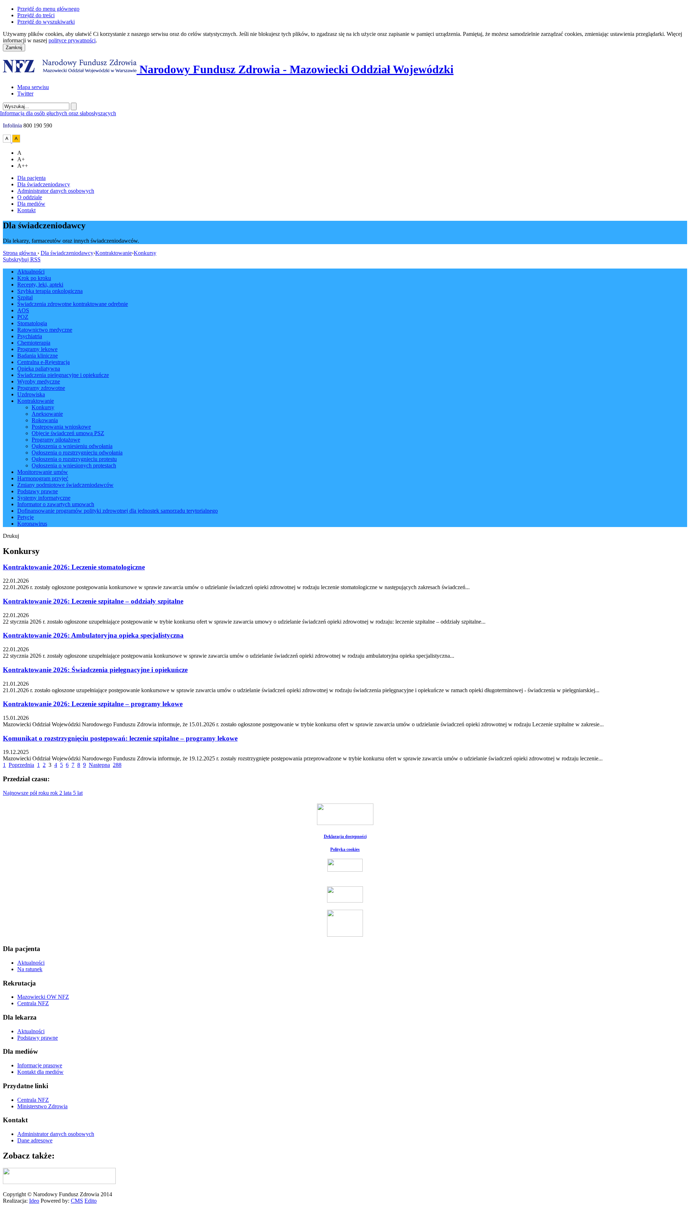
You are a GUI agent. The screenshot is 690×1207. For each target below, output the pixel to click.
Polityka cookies (345, 849)
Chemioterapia (33, 343)
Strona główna (20, 253)
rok (54, 793)
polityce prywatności (72, 40)
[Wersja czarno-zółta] (16, 141)
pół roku (40, 793)
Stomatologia (32, 323)
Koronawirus (32, 524)
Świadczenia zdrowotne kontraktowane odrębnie (72, 304)
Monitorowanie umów (42, 472)
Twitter (25, 93)
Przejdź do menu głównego (48, 9)
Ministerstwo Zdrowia (42, 1106)
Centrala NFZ (33, 1003)
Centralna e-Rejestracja (43, 362)
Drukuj (11, 536)
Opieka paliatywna (38, 368)
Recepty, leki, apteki (40, 284)
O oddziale (29, 197)
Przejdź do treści (36, 15)
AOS (23, 310)
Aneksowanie (47, 414)
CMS (77, 1201)
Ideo (34, 1201)
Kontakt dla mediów (40, 1072)
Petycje (25, 517)
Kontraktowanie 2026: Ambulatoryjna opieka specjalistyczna (93, 635)
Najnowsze (16, 793)
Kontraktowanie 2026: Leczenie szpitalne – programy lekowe (93, 704)
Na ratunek (29, 969)
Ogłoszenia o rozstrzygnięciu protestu (74, 459)
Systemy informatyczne (43, 498)
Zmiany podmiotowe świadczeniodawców (65, 485)
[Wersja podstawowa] (7, 141)
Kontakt (26, 210)
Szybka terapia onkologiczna (50, 291)
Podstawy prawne (37, 491)
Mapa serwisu (33, 87)
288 (117, 765)
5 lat (78, 793)
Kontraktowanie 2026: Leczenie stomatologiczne (74, 567)
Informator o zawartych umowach (55, 504)
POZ (22, 317)
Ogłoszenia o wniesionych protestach (74, 465)
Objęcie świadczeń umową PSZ (68, 433)
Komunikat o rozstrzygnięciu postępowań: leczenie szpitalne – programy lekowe (120, 738)
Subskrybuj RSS (22, 259)
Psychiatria (29, 336)
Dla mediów (31, 204)
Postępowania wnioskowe (61, 427)
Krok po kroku (34, 278)
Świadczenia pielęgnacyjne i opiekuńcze (63, 375)
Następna (99, 765)
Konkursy (145, 253)
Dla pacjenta (31, 178)
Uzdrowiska (31, 394)
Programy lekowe (37, 349)
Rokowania (45, 420)
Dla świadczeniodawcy (43, 184)
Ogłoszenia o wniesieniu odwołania (72, 446)
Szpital (25, 297)
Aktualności (31, 272)
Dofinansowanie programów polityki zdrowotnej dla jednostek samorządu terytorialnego (117, 511)
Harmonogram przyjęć (42, 478)
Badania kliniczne (37, 356)
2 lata (66, 793)
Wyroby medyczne (38, 381)
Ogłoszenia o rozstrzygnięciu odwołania (77, 452)
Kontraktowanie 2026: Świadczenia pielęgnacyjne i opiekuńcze (95, 670)
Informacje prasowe (39, 1065)
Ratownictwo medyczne (44, 330)
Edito (90, 1201)
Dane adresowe (34, 1140)
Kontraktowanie (113, 253)
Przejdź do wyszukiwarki (46, 22)
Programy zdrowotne (41, 388)
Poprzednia (21, 765)
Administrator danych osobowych (55, 191)
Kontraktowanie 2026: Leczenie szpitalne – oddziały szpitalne (93, 601)
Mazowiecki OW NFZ (43, 997)
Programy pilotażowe (56, 440)
